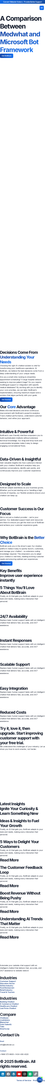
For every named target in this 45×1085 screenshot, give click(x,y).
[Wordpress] (13, 1074)
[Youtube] (19, 1074)
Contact (3, 1051)
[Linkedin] (2, 1074)
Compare (8, 1014)
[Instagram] (24, 1074)
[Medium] (30, 1074)
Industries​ (8, 977)
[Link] (35, 1074)
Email (2, 1041)
